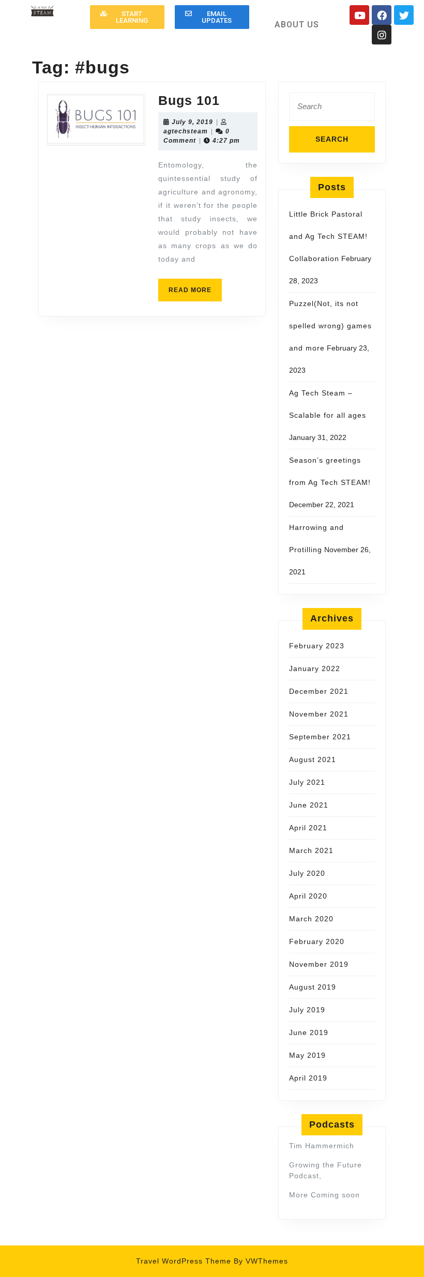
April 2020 (308, 896)
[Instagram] (381, 34)
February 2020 (316, 941)
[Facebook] (381, 15)
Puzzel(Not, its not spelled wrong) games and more (330, 325)
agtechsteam (185, 131)
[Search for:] (332, 109)
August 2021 (312, 759)
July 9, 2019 (192, 122)
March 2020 (311, 919)
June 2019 (308, 1032)
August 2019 (312, 987)
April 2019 (308, 1078)
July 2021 (307, 782)
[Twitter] (404, 15)
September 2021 (320, 737)
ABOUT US (297, 24)
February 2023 (316, 646)
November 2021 (319, 714)
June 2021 (308, 805)
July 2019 (307, 1010)
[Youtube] (359, 15)
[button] (127, 17)
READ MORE (195, 286)
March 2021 (311, 850)
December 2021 (319, 691)
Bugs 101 (189, 100)
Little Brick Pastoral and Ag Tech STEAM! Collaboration (328, 236)
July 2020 (307, 873)
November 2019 (319, 964)
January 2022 (314, 668)
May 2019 (307, 1055)
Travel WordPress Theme (183, 1261)
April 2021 (308, 828)
